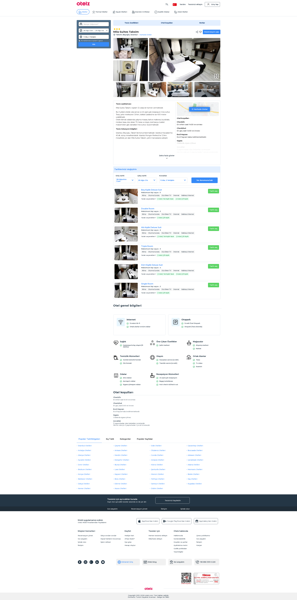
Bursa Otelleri (120, 465)
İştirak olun (185, 509)
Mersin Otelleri (157, 474)
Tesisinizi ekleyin (195, 4)
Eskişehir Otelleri (122, 460)
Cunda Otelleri (157, 455)
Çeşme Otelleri (121, 446)
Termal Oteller (102, 12)
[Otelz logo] (83, 5)
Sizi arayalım (112, 509)
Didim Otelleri (157, 488)
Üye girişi (128, 542)
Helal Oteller (183, 12)
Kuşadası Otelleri (195, 484)
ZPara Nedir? (130, 539)
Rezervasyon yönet (139, 509)
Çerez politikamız (203, 535)
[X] (91, 562)
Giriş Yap (214, 4)
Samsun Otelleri (158, 484)
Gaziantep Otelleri (195, 446)
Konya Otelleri (84, 474)
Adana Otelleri (194, 465)
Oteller (84, 12)
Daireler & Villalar (142, 12)
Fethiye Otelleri (157, 479)
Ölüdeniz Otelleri (158, 450)
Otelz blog (152, 562)
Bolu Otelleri (120, 479)
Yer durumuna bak (204, 180)
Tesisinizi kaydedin (173, 500)
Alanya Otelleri (84, 455)
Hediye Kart (129, 535)
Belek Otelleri (193, 474)
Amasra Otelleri (157, 460)
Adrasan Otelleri (194, 455)
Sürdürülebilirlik (179, 539)
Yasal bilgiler (178, 552)
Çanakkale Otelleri (195, 460)
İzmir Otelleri (83, 465)
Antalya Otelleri (84, 450)
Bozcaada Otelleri (195, 450)
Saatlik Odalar (163, 12)
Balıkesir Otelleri (85, 479)
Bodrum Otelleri (85, 469)
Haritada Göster (201, 109)
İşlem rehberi (106, 542)
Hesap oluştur (130, 545)
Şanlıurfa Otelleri (158, 469)
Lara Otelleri (120, 469)
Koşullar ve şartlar (180, 542)
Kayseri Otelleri (121, 474)
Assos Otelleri (120, 488)
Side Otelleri (156, 446)
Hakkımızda (178, 535)
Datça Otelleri (84, 484)
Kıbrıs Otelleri (157, 465)
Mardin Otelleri (121, 455)
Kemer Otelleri (84, 488)
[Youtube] (103, 562)
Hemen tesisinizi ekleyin (157, 535)
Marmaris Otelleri (195, 469)
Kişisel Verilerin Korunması (111, 539)
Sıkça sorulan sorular (108, 535)
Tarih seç (214, 191)
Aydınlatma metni (180, 545)
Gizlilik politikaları (180, 548)
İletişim (164, 509)
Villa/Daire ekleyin (155, 539)
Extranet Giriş (127, 562)
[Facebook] (80, 562)
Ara (93, 44)
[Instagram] (85, 562)
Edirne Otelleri (121, 484)
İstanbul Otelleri (85, 446)
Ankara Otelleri (121, 450)
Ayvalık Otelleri (84, 460)
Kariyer (199, 545)
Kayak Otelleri (121, 12)
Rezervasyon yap (211, 32)
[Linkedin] (97, 562)
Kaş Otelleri (192, 479)
